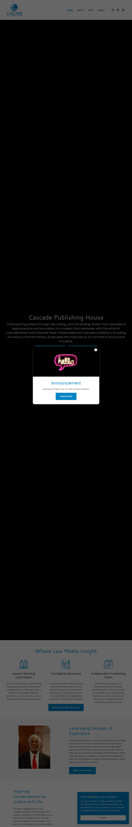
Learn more (66, 396)
